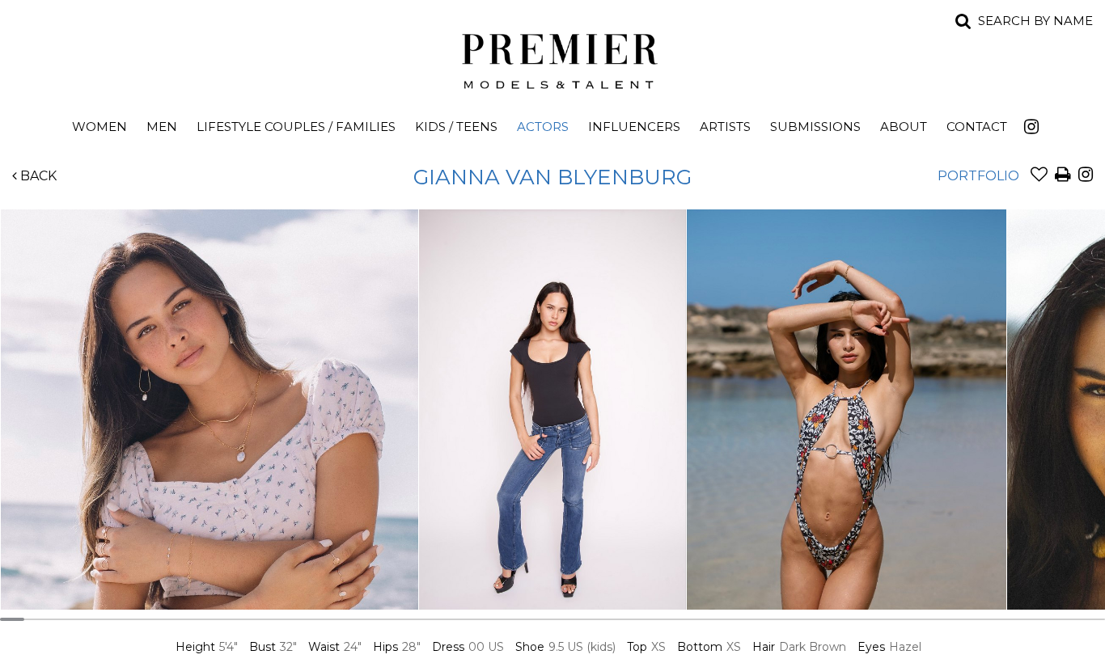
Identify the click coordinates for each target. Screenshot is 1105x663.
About (903, 126)
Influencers (634, 126)
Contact (976, 126)
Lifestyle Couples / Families (296, 126)
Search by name (1035, 20)
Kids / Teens (456, 126)
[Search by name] (963, 21)
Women (99, 126)
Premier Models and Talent (552, 58)
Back (37, 176)
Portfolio (978, 176)
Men (161, 126)
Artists (725, 126)
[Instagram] (1031, 126)
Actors (543, 126)
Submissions (815, 126)
